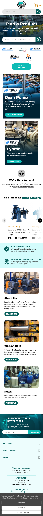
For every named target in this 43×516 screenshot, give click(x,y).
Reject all (21, 507)
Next (40, 220)
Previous (4, 220)
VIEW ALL (22, 67)
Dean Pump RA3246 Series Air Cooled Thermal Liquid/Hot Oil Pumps (19, 232)
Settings (21, 502)
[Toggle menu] (4, 5)
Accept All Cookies (21, 512)
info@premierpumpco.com (23, 187)
